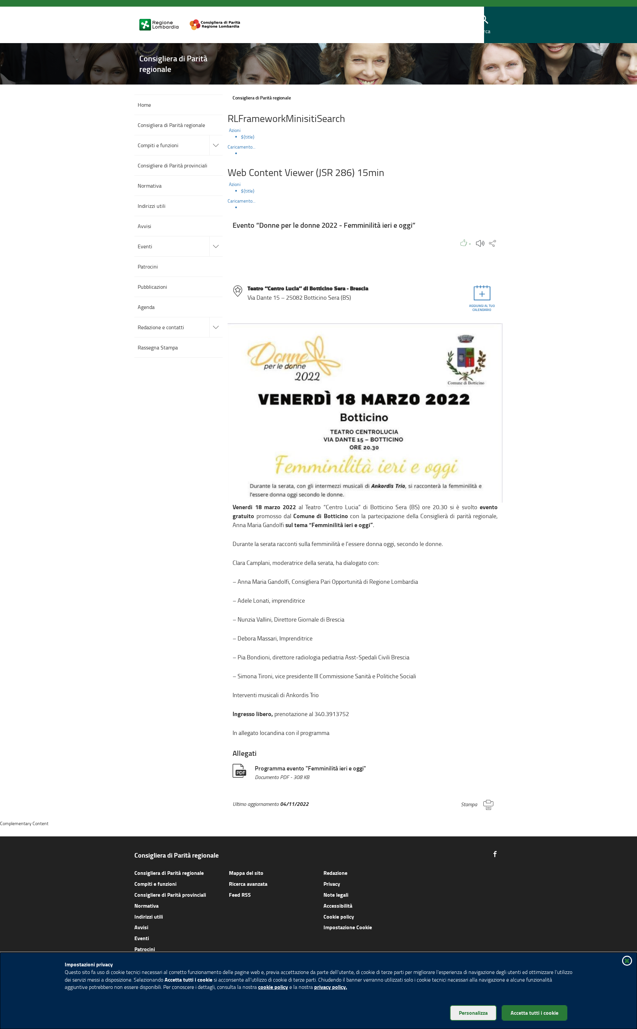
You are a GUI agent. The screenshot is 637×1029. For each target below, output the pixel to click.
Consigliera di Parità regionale (169, 873)
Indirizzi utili (148, 916)
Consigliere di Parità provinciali (170, 894)
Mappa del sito (246, 873)
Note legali (335, 894)
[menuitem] (372, 137)
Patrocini (144, 949)
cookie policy (273, 987)
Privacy (331, 883)
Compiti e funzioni (155, 883)
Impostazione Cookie (347, 927)
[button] (484, 25)
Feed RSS (240, 894)
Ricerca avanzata (248, 883)
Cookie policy (338, 916)
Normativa (146, 905)
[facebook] (495, 854)
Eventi (141, 938)
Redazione (335, 873)
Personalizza (473, 1012)
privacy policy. (330, 987)
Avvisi (141, 927)
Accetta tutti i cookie (534, 1012)
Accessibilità (337, 905)
